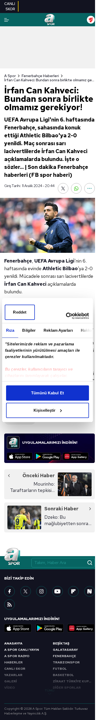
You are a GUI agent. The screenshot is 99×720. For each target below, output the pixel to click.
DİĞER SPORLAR (67, 688)
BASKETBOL (63, 675)
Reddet (19, 312)
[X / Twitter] (25, 591)
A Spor (10, 76)
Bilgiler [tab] (29, 330)
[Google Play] (48, 456)
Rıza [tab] (10, 330)
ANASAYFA (13, 643)
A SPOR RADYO (16, 656)
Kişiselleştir (44, 410)
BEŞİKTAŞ (61, 643)
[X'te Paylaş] (63, 188)
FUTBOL (60, 669)
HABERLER (13, 662)
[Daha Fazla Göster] (89, 188)
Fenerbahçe (18, 261)
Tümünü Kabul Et (47, 393)
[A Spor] (49, 20)
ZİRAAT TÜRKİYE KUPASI (74, 681)
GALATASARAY (65, 650)
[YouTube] (57, 591)
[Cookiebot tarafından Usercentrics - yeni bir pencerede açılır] (67, 316)
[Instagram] (41, 591)
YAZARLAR (13, 675)
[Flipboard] (73, 591)
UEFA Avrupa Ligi (54, 261)
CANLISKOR (9, 6)
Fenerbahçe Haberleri (40, 76)
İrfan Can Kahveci (25, 284)
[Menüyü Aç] (6, 20)
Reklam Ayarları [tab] (58, 330)
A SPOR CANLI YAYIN (21, 650)
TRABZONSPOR (66, 662)
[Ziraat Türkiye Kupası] (91, 20)
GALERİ (10, 681)
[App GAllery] (75, 456)
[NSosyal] (89, 591)
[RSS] (9, 604)
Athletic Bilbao (60, 268)
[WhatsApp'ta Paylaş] (76, 188)
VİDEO (9, 688)
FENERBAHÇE (64, 656)
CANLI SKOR (14, 669)
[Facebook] (9, 591)
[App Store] (19, 456)
